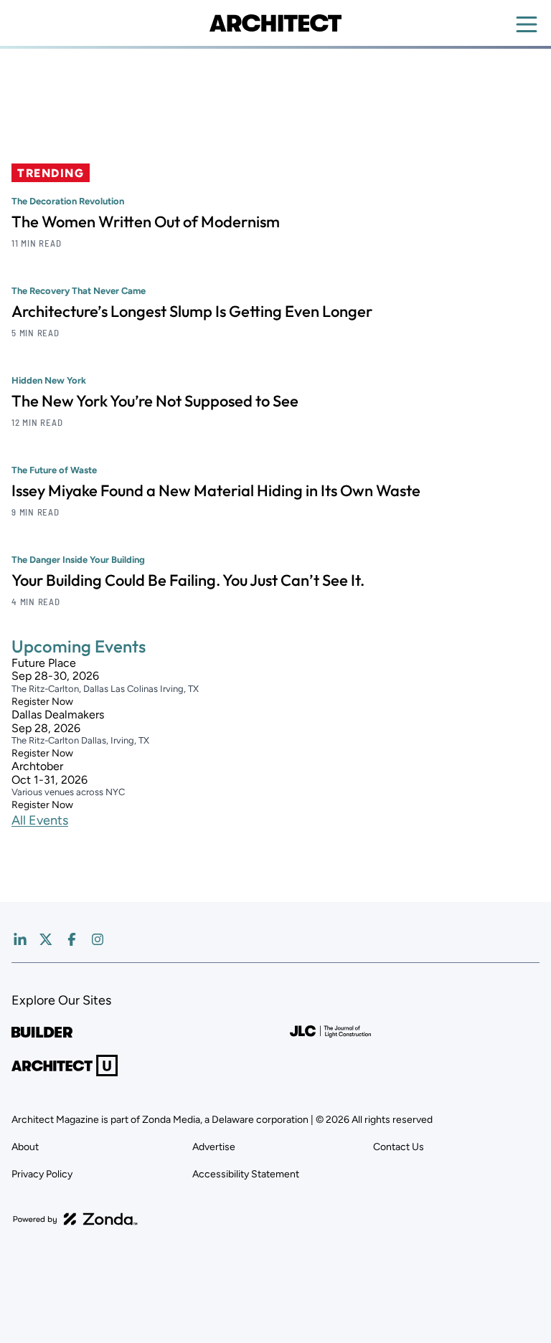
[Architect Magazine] (275, 23)
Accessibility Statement (245, 1174)
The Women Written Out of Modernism (145, 222)
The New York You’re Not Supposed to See (154, 401)
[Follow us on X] (46, 939)
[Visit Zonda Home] (75, 1219)
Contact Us (398, 1147)
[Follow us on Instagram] (97, 939)
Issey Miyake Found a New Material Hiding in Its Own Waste (215, 490)
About (25, 1147)
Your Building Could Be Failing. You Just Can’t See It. (187, 580)
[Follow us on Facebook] (71, 939)
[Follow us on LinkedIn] (20, 939)
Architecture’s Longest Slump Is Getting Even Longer (191, 311)
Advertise (213, 1147)
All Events (39, 820)
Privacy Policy (41, 1174)
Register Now (42, 702)
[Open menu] (526, 24)
